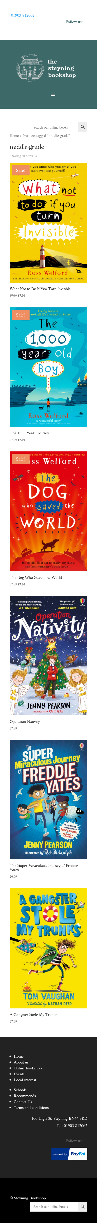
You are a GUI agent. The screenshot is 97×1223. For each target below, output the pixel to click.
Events (19, 1073)
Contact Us (23, 1101)
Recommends (25, 1095)
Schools (20, 1089)
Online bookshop (28, 1068)
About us (21, 1062)
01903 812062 (23, 15)
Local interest (25, 1079)
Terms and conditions (31, 1107)
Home (14, 135)
